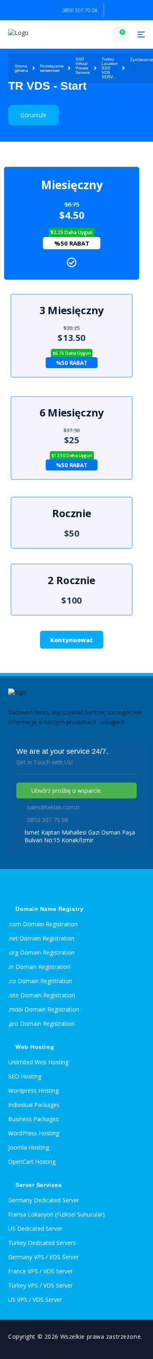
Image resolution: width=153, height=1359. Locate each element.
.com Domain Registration (43, 924)
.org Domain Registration (41, 952)
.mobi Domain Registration (43, 1009)
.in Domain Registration (39, 967)
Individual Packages (34, 1105)
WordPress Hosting (33, 1133)
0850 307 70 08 (79, 10)
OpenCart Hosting (31, 1161)
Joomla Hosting (28, 1147)
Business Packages (33, 1119)
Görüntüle (33, 115)
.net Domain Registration (41, 938)
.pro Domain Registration (41, 1023)
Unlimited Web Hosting (38, 1062)
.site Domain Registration (41, 995)
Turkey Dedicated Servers (42, 1243)
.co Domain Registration (40, 981)
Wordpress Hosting (33, 1090)
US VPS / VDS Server (35, 1299)
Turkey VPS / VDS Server (40, 1285)
